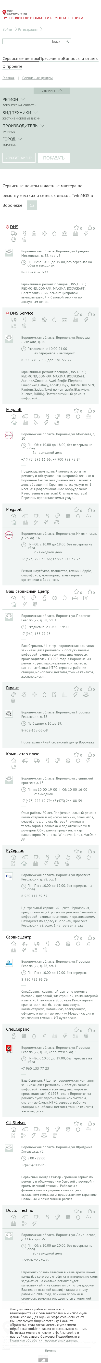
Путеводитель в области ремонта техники (42, 18)
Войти (7, 29)
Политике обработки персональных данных (44, 1340)
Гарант (12, 688)
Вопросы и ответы (81, 58)
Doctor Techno (19, 1210)
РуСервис (15, 850)
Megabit (14, 409)
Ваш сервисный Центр (28, 591)
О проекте (12, 66)
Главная (8, 78)
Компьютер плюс (22, 754)
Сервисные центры (20, 58)
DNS (14, 226)
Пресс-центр (51, 58)
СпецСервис (17, 1029)
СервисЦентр (18, 937)
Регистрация (28, 29)
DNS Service (21, 313)
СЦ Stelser (16, 1122)
